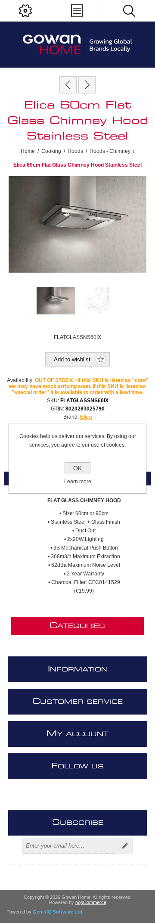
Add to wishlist (72, 359)
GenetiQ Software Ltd (57, 911)
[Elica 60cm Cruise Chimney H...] (68, 84)
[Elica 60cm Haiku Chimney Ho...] (87, 84)
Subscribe (125, 846)
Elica (86, 417)
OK (77, 468)
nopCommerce (90, 902)
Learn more (77, 482)
